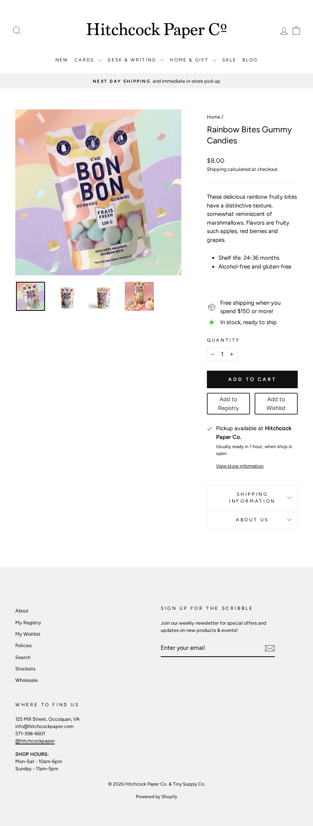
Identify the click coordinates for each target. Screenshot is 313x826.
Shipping (216, 169)
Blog (250, 60)
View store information (240, 466)
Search (23, 657)
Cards (85, 60)
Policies (23, 645)
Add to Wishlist (276, 403)
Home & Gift (190, 60)
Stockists (25, 669)
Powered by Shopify (156, 796)
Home (213, 117)
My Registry (28, 622)
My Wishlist (27, 634)
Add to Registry (228, 403)
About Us (252, 519)
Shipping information (252, 498)
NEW (62, 60)
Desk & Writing (133, 60)
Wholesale (26, 680)
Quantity (223, 340)
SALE (229, 60)
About (22, 611)
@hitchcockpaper (35, 741)
